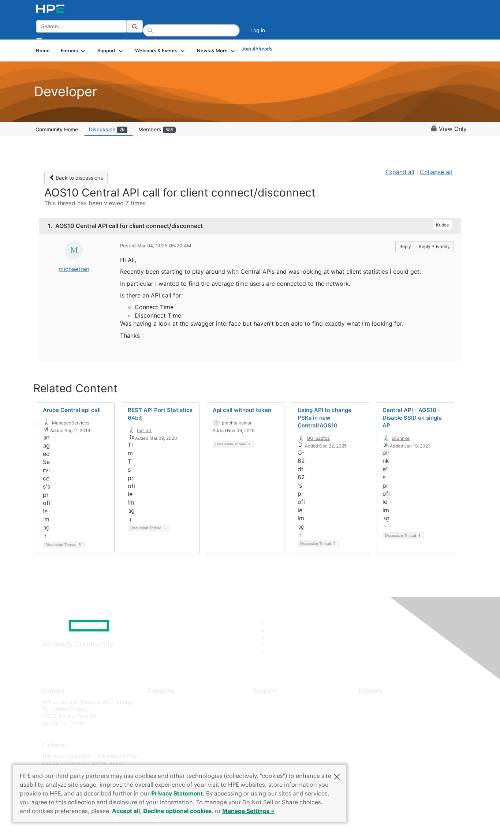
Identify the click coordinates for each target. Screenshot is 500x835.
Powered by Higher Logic (355, 820)
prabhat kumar (236, 423)
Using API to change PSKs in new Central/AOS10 (324, 418)
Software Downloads (277, 734)
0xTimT (144, 430)
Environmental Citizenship (178, 734)
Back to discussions (78, 178)
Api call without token (242, 410)
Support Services (273, 702)
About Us (158, 702)
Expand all (399, 172)
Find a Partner (375, 702)
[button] (337, 776)
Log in (257, 30)
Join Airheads (257, 49)
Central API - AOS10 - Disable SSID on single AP (412, 418)
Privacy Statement (177, 793)
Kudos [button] (442, 225)
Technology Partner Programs (394, 734)
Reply (405, 246)
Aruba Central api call (72, 410)
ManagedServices (70, 423)
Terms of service (167, 756)
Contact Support (273, 712)
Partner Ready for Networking (394, 723)
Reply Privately (434, 246)
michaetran (74, 269)
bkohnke (401, 438)
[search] (135, 26)
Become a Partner (380, 712)
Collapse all (436, 172)
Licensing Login (271, 745)
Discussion (107, 129)
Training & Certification (280, 723)
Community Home (57, 129)
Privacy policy (164, 745)
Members (155, 129)
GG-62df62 (318, 438)
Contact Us (161, 723)
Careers (157, 712)
